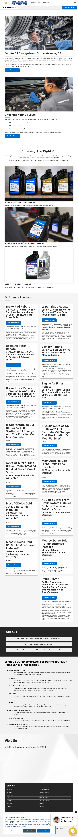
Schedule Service (69, 7)
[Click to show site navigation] (75, 3)
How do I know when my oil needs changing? (38, 644)
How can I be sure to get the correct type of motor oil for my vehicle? (39, 638)
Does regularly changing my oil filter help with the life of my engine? (38, 650)
